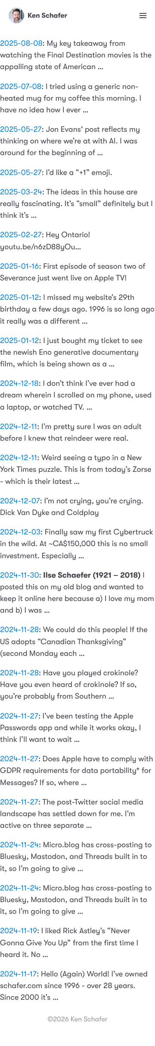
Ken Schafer (47, 16)
